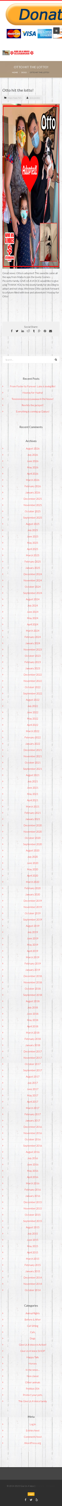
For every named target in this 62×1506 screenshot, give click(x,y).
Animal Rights (33, 1313)
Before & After (32, 1319)
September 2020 (32, 844)
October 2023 (33, 655)
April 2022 (32, 724)
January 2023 (32, 668)
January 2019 (32, 969)
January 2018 (32, 1045)
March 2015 (32, 1258)
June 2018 (32, 1013)
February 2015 (32, 1264)
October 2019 (33, 913)
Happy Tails (17, 98)
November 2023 (33, 649)
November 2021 (33, 756)
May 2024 (32, 618)
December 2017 (33, 1051)
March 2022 (32, 731)
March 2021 (32, 806)
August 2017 (32, 1076)
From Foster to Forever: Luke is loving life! (32, 386)
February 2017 (32, 1114)
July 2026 (32, 454)
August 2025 (32, 523)
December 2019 (33, 900)
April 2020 (32, 875)
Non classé (33, 1375)
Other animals (32, 1382)
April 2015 (32, 1252)
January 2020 (32, 894)
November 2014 (33, 1283)
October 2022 (33, 687)
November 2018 (33, 982)
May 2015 (32, 1246)
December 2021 (33, 749)
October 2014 (33, 1290)
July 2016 (32, 1158)
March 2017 (32, 1107)
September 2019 (32, 919)
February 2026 (32, 486)
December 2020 (33, 825)
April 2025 (32, 548)
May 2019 (32, 944)
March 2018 (32, 1032)
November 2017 (33, 1057)
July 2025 (32, 530)
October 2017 (33, 1063)
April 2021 (32, 800)
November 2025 (33, 504)
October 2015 (33, 1214)
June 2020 (32, 862)
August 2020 (32, 850)
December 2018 (33, 975)
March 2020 (32, 881)
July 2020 (32, 856)
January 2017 (32, 1120)
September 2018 (32, 994)
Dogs (24, 72)
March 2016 (32, 1183)
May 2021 (32, 793)
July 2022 (32, 705)
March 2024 (32, 630)
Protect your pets (32, 1394)
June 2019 (32, 938)
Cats (32, 1332)
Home (15, 72)
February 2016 (32, 1189)
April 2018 (32, 1026)
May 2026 (32, 467)
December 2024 (33, 574)
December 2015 (33, 1202)
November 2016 (33, 1132)
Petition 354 (32, 1388)
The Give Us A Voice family (32, 1401)
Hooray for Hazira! (32, 392)
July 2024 (32, 605)
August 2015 (32, 1227)
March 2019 (32, 957)
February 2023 (32, 661)
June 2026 (32, 460)
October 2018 (33, 988)
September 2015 (32, 1220)
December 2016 (33, 1126)
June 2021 (32, 787)
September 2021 (32, 768)
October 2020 (33, 837)
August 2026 (32, 448)
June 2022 (32, 712)
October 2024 (33, 586)
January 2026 (32, 492)
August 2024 (32, 599)
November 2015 (33, 1208)
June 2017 (32, 1089)
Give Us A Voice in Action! (32, 1344)
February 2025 (32, 561)
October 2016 (33, 1139)
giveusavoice (35, 98)
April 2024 (32, 624)
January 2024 (32, 643)
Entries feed (32, 1430)
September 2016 (32, 1145)
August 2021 (32, 775)
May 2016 (32, 1170)
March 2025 (32, 555)
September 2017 (32, 1070)
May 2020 (32, 869)
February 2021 (32, 812)
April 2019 (32, 950)
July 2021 (32, 781)
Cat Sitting (32, 1325)
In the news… (33, 1369)
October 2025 (33, 511)
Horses (33, 1363)
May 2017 (32, 1095)
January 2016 (32, 1195)
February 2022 (32, 737)
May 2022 (32, 718)
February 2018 (32, 1038)
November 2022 (33, 680)
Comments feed (32, 1436)
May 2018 (32, 1019)
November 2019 (33, 906)
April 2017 (32, 1101)
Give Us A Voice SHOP (32, 1350)
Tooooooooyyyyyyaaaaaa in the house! (33, 398)
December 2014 (33, 1277)
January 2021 (32, 818)
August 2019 (32, 925)
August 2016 (32, 1151)
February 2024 (32, 636)
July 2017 (32, 1082)
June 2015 (32, 1239)
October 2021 (33, 762)
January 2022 (32, 743)
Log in (33, 1424)
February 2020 (32, 888)
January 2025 (32, 567)
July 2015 (32, 1233)
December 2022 (33, 674)
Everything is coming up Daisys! (32, 411)
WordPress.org (32, 1442)
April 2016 (32, 1176)
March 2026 (32, 479)
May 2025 (32, 542)
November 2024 (33, 580)
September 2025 (32, 517)
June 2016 (32, 1164)
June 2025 (32, 536)
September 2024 (32, 592)
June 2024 (32, 611)
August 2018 (32, 1001)
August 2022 (32, 699)
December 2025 (33, 498)
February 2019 (32, 963)
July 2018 (32, 1007)
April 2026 (32, 473)
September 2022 (32, 693)
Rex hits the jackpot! (33, 405)
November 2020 (33, 831)
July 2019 (32, 932)
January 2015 (32, 1271)
